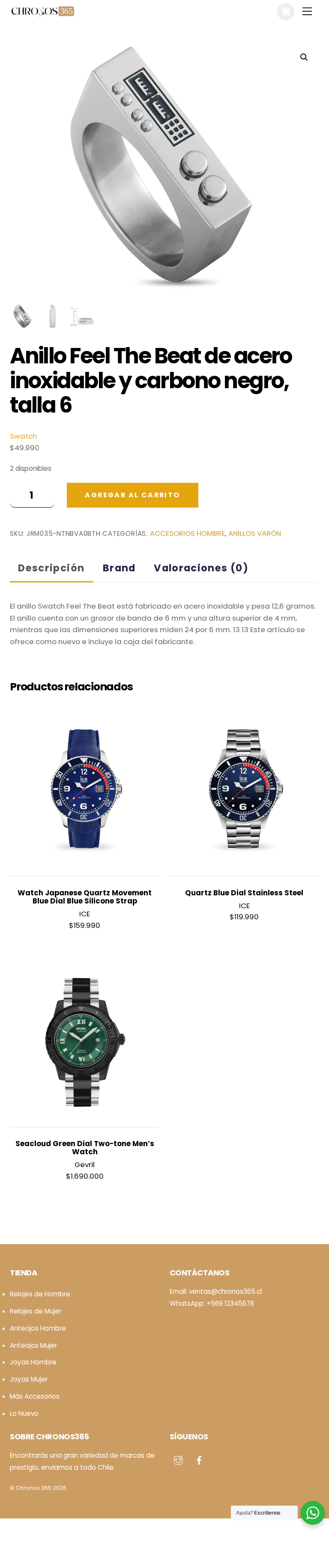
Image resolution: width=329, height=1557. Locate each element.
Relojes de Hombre (40, 1294)
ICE (84, 914)
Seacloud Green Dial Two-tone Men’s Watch (84, 1148)
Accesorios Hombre (187, 533)
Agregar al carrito (132, 495)
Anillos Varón (254, 533)
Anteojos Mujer (33, 1345)
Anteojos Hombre (38, 1328)
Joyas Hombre (33, 1362)
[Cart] (285, 11)
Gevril (85, 1164)
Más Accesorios (35, 1396)
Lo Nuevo (24, 1413)
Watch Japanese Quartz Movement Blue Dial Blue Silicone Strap (85, 897)
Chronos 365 (33, 1488)
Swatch (23, 436)
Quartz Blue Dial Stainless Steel (244, 893)
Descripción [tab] (51, 568)
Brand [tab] (119, 568)
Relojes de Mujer (35, 1311)
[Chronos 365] (42, 14)
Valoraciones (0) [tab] (201, 568)
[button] (304, 57)
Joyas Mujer (29, 1379)
